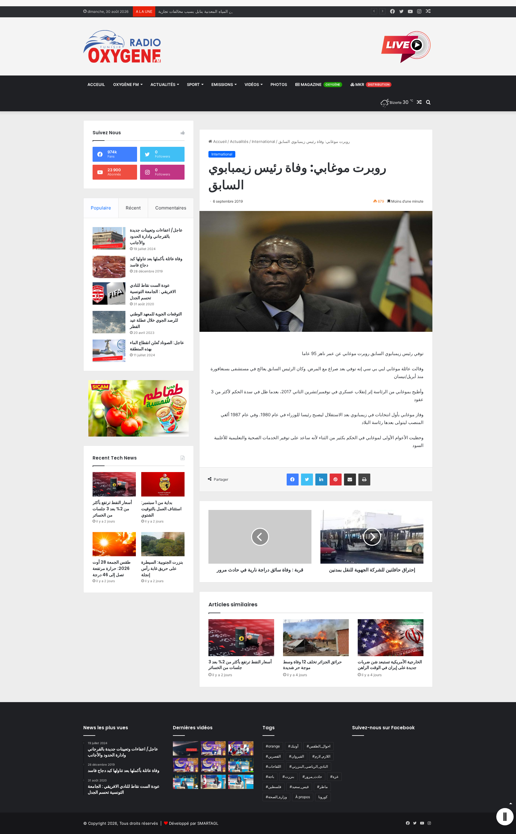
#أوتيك (293, 746)
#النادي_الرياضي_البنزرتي (308, 766)
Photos (279, 84)
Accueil (219, 141)
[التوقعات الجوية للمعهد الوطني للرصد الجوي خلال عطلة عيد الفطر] (109, 322)
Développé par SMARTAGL (193, 823)
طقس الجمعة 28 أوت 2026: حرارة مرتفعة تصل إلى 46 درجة (111, 568)
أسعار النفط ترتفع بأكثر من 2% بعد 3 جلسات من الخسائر (240, 664)
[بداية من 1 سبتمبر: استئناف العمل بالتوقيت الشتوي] (163, 484)
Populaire (101, 208)
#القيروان (296, 756)
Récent (133, 208)
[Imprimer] (364, 479)
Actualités (162, 84)
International (263, 141)
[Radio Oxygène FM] (122, 46)
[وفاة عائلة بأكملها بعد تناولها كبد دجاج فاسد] (109, 267)
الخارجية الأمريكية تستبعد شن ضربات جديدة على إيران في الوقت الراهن (390, 664)
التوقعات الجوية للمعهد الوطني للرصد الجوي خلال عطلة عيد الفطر (156, 320)
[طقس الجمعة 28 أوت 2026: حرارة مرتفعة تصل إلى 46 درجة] (114, 544)
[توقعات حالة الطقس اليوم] (185, 765)
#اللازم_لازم (321, 756)
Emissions (222, 84)
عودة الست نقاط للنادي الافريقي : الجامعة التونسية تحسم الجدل (153, 291)
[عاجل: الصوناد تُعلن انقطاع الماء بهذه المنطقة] (109, 351)
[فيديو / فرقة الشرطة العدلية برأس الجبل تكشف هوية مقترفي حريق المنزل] (185, 748)
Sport (193, 84)
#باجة (270, 776)
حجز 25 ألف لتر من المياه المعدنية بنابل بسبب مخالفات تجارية (209, 11)
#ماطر (322, 786)
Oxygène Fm (126, 84)
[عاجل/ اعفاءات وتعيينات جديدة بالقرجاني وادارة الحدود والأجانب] (109, 238)
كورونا (323, 797)
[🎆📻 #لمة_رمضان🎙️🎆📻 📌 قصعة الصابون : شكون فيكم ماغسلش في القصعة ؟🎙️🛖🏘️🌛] (241, 748)
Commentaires (170, 208)
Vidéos (252, 84)
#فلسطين (273, 786)
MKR (371, 84)
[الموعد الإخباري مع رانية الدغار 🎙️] (213, 748)
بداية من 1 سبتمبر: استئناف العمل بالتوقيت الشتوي (161, 509)
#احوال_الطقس (318, 746)
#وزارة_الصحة (276, 797)
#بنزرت (288, 776)
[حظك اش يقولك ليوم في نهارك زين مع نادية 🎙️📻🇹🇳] (185, 782)
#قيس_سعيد (299, 786)
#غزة (334, 776)
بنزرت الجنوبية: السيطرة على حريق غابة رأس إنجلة (162, 568)
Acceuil (96, 84)
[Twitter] (307, 479)
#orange (273, 746)
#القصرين (273, 756)
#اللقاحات (273, 766)
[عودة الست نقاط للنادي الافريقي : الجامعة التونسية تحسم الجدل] (109, 293)
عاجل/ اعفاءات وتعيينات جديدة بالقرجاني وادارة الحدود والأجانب (156, 236)
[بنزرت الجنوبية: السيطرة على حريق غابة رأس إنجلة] (163, 544)
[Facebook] (293, 479)
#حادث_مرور (312, 776)
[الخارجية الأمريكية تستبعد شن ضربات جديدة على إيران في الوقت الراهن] (390, 637)
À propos (302, 797)
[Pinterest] (336, 479)
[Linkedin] (321, 479)
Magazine (320, 84)
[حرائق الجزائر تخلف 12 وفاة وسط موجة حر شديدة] (316, 637)
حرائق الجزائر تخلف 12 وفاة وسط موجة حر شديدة (312, 664)
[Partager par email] (350, 479)
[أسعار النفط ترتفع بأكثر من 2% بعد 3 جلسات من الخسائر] (241, 637)
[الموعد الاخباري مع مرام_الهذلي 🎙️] (213, 765)
